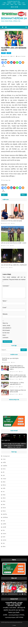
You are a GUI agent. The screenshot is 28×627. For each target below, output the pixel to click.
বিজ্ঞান (8, 4)
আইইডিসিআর (9, 447)
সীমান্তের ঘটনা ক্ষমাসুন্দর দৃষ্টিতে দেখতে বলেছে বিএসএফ (24, 194)
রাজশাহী (4, 527)
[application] (14, 588)
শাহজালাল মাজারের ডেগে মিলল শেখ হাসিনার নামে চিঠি (18, 391)
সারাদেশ (24, 4)
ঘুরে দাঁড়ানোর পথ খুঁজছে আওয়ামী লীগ (5, 194)
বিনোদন (12, 4)
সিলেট (4, 537)
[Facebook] (2, 62)
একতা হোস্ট (18, 447)
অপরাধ (23, 3)
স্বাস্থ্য (4, 543)
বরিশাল (4, 498)
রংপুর (4, 520)
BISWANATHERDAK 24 (14, 18)
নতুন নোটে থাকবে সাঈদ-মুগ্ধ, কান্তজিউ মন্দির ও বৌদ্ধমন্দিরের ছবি (14, 265)
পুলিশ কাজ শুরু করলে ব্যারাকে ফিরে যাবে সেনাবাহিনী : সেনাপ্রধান (13, 243)
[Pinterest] (14, 62)
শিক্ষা (16, 4)
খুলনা (4, 475)
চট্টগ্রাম (4, 482)
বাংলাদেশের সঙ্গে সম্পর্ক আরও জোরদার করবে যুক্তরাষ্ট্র (11, 221)
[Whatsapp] (17, 62)
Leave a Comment (21, 56)
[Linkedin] (11, 62)
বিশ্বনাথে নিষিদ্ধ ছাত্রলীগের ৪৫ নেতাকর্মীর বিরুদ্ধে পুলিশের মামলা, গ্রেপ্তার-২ (17, 367)
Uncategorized (6, 456)
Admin (13, 56)
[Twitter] (5, 62)
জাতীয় (5, 3)
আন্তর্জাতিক (9, 3)
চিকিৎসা (4, 485)
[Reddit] (8, 62)
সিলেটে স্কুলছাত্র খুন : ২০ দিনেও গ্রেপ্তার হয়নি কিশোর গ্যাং (17, 383)
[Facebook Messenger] (20, 62)
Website (5, 314)
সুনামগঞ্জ (4, 540)
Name (5, 301)
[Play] (3, 594)
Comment (6, 286)
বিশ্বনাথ (20, 4)
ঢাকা (3, 491)
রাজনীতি (19, 3)
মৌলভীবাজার (5, 517)
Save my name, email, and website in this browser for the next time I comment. (7, 330)
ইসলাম (4, 4)
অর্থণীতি (4, 462)
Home (14, 625)
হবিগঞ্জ (4, 546)
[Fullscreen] (25, 594)
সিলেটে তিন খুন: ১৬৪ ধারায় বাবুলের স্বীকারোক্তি (10, 359)
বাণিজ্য (4, 501)
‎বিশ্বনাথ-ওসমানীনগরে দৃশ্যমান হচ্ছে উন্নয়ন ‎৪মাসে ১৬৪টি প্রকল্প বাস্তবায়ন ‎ (18, 376)
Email (5, 307)
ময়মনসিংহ (5, 514)
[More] (23, 62)
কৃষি (3, 472)
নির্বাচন (4, 495)
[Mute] (22, 594)
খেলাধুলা (14, 3)
